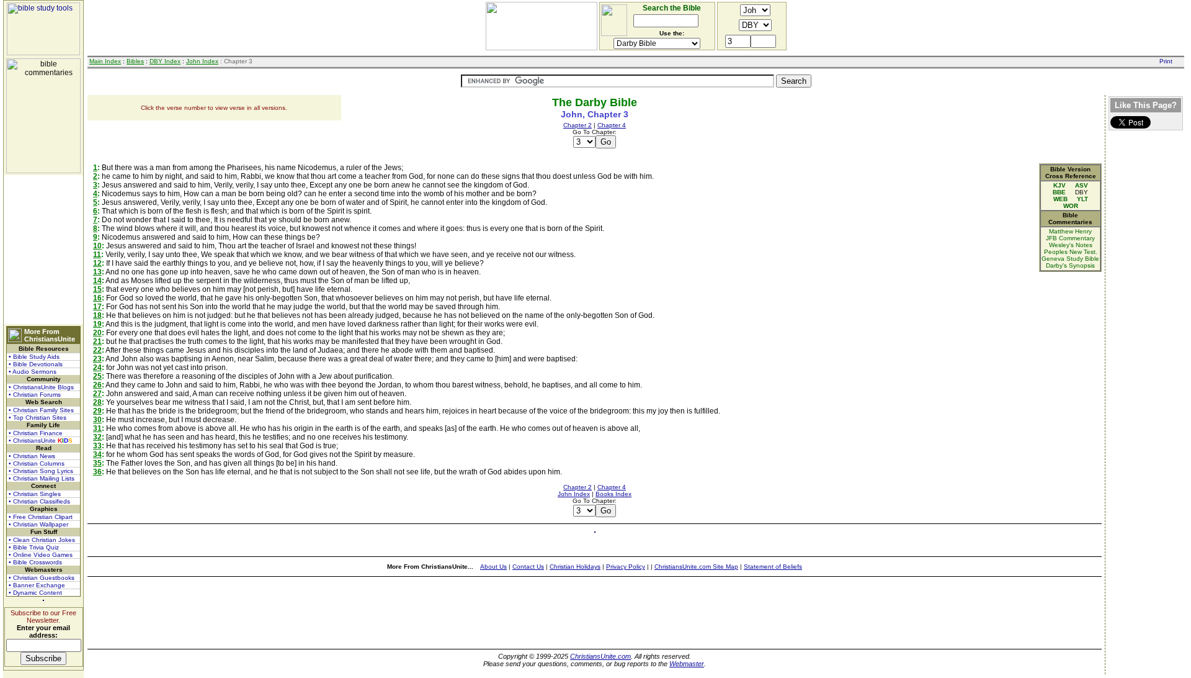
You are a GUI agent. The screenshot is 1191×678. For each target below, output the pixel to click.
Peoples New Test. (1070, 251)
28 (97, 402)
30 (97, 419)
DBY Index (165, 61)
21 (97, 341)
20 (97, 332)
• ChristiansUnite (41, 440)
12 (97, 263)
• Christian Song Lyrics (41, 471)
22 (97, 350)
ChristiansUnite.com (600, 656)
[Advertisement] (43, 249)
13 (97, 272)
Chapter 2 (577, 125)
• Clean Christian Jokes (42, 539)
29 (97, 411)
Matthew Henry (1070, 231)
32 (97, 437)
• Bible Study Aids (34, 356)
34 (97, 454)
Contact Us (528, 566)
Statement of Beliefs (773, 566)
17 (97, 306)
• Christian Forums (35, 394)
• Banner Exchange (37, 585)
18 (97, 315)
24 (97, 367)
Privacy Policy (625, 566)
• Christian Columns (37, 463)
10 (97, 246)
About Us (493, 566)
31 (97, 428)
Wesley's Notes (1070, 245)
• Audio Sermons (32, 371)
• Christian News (32, 456)
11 (97, 254)
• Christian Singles (35, 493)
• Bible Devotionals (36, 364)
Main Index (105, 61)
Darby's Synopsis (1070, 265)
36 (97, 472)
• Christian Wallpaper (38, 524)
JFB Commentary (1070, 238)
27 (97, 393)
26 (97, 385)
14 (97, 280)
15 (97, 289)
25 (97, 376)
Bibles (135, 61)
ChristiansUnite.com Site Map (696, 566)
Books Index (613, 493)
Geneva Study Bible (1070, 258)
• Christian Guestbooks (41, 577)
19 (97, 324)
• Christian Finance (36, 433)
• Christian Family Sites (41, 410)
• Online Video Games (41, 554)
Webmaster (686, 663)
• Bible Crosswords (35, 562)
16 (97, 298)
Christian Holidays (575, 566)
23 (97, 359)
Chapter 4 (611, 125)
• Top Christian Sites (37, 417)
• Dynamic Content (35, 592)
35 (97, 463)
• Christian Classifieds (39, 501)
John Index (202, 61)
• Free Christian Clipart (41, 516)
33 (97, 445)
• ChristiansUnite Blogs (41, 387)
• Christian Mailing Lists (41, 478)
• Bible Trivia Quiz (34, 547)
